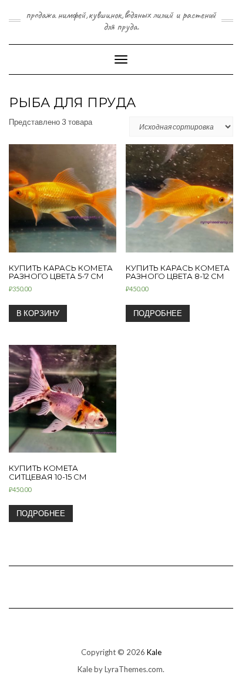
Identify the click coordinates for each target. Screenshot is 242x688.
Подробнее (157, 313)
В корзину (37, 313)
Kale (154, 652)
